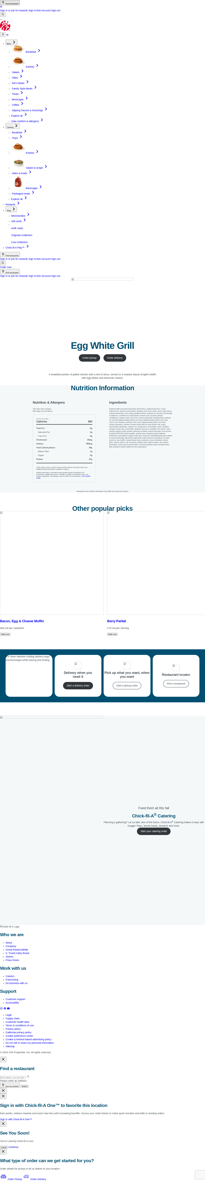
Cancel (4, 1147)
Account (46, 10)
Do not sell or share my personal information (30, 1042)
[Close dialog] (3, 1059)
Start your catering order (154, 831)
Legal (9, 1015)
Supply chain (13, 1018)
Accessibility (12, 1002)
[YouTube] (8, 1009)
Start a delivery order (78, 685)
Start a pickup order (127, 685)
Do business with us (16, 983)
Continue (13, 1147)
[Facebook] (5, 1009)
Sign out (55, 10)
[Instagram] (1, 1009)
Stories (9, 956)
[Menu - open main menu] (1, 19)
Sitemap (10, 1046)
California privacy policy (18, 1032)
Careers (10, 976)
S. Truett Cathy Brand (17, 953)
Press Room (12, 960)
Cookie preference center (19, 1036)
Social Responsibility (17, 949)
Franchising (12, 979)
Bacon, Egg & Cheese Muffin (22, 621)
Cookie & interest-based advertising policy (28, 1039)
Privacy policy (13, 1029)
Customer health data (17, 1022)
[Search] (3, 14)
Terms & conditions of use (20, 1025)
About (9, 942)
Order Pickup (15, 1179)
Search (24, 1086)
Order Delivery (38, 1179)
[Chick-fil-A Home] (5, 30)
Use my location (12, 1086)
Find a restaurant (176, 683)
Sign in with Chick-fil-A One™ (16, 1119)
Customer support (15, 999)
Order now (5, 267)
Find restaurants (12, 4)
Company (11, 946)
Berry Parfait (116, 621)
